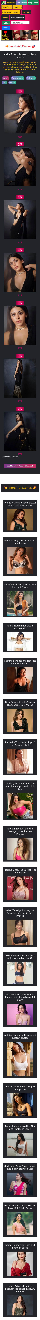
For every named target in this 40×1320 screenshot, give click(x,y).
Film (4, 82)
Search (6, 28)
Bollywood (31, 78)
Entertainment (17, 78)
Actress (12, 82)
